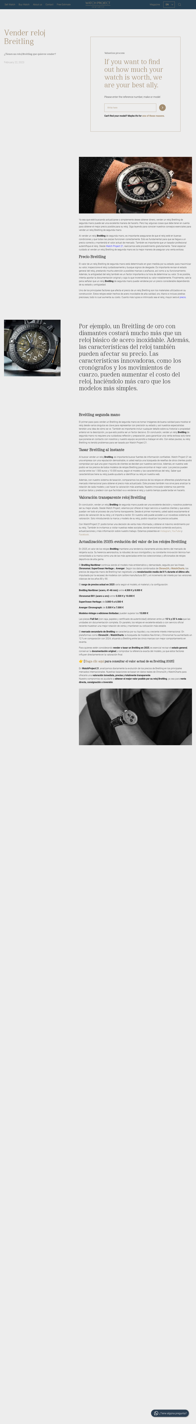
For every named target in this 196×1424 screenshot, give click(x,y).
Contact (49, 4)
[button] (162, 107)
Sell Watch (10, 4)
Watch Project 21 (114, 246)
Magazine (155, 4)
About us (37, 4)
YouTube (176, 531)
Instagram (165, 531)
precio (183, 297)
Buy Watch (24, 4)
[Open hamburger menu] (188, 4)
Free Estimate (64, 4)
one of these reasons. (153, 115)
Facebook (84, 534)
